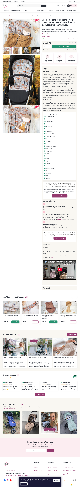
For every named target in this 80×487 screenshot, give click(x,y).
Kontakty (75, 1)
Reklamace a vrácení (52, 467)
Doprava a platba (52, 465)
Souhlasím (56, 480)
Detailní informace (46, 36)
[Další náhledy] (38, 50)
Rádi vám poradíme (38, 473)
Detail (52, 257)
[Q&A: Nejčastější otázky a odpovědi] (40, 347)
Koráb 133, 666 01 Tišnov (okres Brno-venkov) (17, 475)
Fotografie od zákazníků (68, 467)
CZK (58, 5)
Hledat (43, 5)
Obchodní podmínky (52, 470)
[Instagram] (8, 480)
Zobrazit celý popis (46, 33)
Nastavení (23, 484)
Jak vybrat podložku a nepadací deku (13, 357)
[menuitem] (6, 10)
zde (49, 480)
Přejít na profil (12, 408)
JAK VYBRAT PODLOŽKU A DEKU (59, 195)
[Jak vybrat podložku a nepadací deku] (15, 347)
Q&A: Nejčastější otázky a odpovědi (37, 357)
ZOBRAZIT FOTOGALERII (60, 238)
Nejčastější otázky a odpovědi (69, 470)
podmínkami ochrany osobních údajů (42, 453)
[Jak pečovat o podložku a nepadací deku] (65, 347)
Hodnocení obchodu (38, 470)
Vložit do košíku (65, 46)
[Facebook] (5, 480)
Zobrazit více (72, 334)
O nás (70, 1)
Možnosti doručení (73, 38)
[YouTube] (11, 480)
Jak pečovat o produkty (68, 465)
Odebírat (50, 451)
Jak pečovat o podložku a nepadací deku (64, 357)
